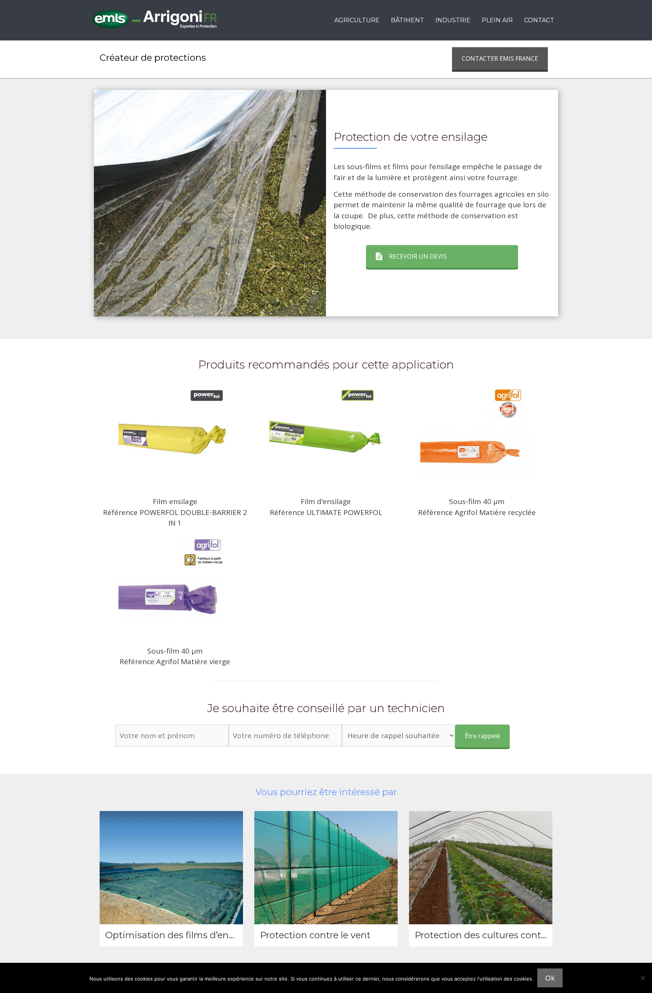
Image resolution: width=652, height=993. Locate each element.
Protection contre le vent (315, 935)
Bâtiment (407, 20)
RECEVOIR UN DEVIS (418, 256)
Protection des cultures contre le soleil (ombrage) (524, 935)
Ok (550, 978)
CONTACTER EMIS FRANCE (500, 58)
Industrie (453, 20)
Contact (539, 20)
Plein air (497, 20)
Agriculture (357, 20)
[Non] (642, 978)
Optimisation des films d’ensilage (180, 935)
